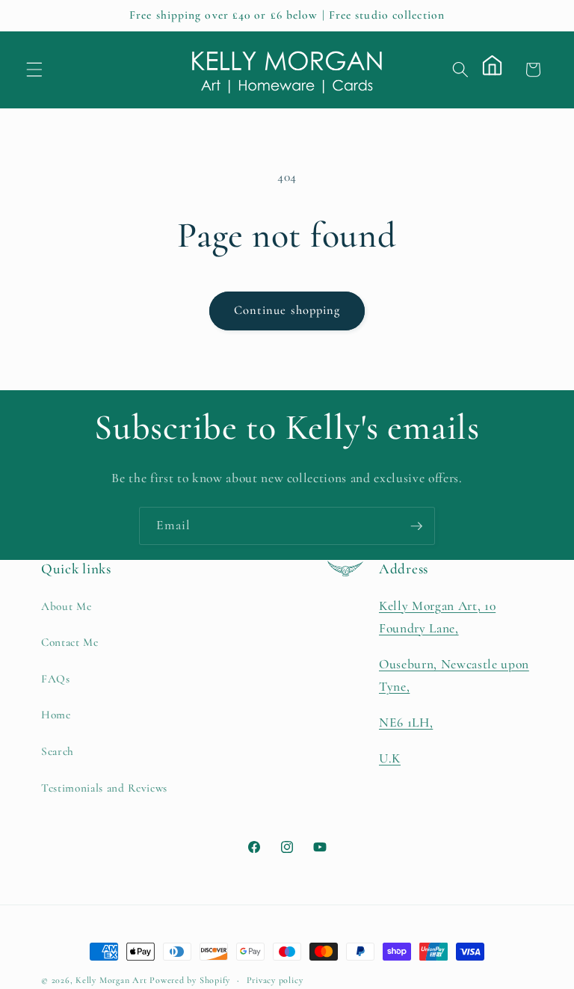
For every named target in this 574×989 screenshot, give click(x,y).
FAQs (55, 678)
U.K (390, 758)
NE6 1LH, (406, 722)
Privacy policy (275, 980)
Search (57, 751)
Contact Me (70, 642)
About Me (66, 606)
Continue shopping (287, 310)
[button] (34, 69)
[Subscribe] (416, 526)
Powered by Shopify (189, 980)
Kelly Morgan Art (110, 980)
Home (56, 714)
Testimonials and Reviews (104, 788)
